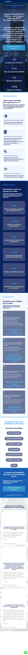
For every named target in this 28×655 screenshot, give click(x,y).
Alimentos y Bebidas (14, 444)
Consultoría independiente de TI (14, 6)
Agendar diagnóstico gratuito (14, 47)
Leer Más (5, 539)
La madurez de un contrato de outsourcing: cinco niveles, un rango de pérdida (14, 608)
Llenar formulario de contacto (14, 495)
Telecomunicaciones (14, 454)
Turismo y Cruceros (14, 460)
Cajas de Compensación (14, 438)
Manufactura (14, 449)
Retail (14, 465)
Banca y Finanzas (14, 433)
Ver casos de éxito (14, 54)
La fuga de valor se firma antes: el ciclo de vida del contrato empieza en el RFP (14, 527)
